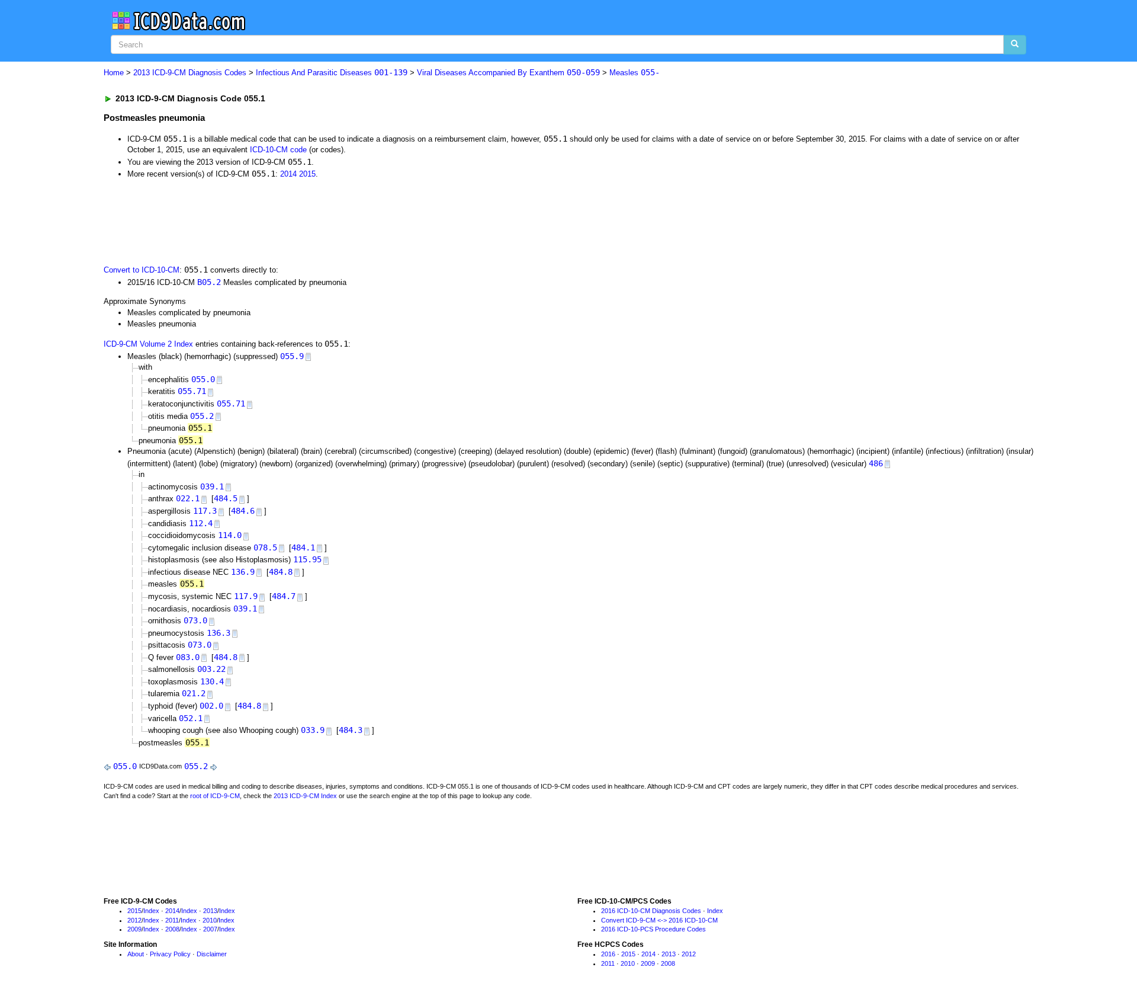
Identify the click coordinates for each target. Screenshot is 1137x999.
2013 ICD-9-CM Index (305, 795)
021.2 (193, 693)
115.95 (307, 559)
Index (151, 910)
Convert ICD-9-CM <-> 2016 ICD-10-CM (659, 920)
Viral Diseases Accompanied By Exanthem (508, 72)
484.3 (350, 730)
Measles (634, 72)
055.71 (192, 391)
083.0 (188, 657)
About (135, 954)
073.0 (195, 620)
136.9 (243, 572)
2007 (210, 929)
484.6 (243, 510)
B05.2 (209, 282)
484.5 (225, 498)
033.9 (313, 730)
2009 (134, 929)
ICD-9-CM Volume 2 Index (148, 344)
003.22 (211, 669)
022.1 (188, 498)
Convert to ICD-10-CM (141, 269)
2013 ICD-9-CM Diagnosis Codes (189, 72)
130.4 (212, 681)
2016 (608, 954)
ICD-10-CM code (278, 149)
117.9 (246, 596)
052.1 (191, 718)
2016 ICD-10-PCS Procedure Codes (653, 929)
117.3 (205, 510)
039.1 (212, 486)
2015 (307, 173)
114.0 (230, 535)
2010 (210, 920)
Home (114, 72)
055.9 (292, 356)
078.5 (265, 547)
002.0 (211, 705)
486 (876, 463)
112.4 (201, 523)
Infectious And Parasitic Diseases (331, 72)
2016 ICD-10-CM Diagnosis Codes (651, 910)
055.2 (202, 416)
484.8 (281, 572)
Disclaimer (212, 954)
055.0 (203, 379)
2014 (288, 173)
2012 (134, 920)
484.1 (303, 547)
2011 (172, 920)
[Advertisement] (315, 221)
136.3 (218, 633)
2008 (172, 929)
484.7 (284, 596)
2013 (210, 910)
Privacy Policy (170, 954)
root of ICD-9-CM (215, 795)
